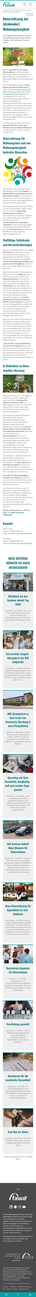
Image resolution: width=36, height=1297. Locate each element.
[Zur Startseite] (7, 4)
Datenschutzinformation (24, 1286)
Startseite (5, 1286)
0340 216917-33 (16, 541)
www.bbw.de (16, 1260)
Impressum (13, 1286)
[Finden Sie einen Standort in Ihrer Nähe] (18, 1294)
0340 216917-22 (16, 531)
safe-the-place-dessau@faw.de (21, 533)
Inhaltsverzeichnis (24, 1289)
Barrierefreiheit (7, 1289)
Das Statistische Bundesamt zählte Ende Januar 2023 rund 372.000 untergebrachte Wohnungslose (17, 92)
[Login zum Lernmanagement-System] (6, 1294)
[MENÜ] (30, 4)
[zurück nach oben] (18, 1189)
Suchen (24, 4)
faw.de (4, 10)
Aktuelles (17, 10)
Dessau (11, 10)
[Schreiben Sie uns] (30, 1294)
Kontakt (15, 1289)
